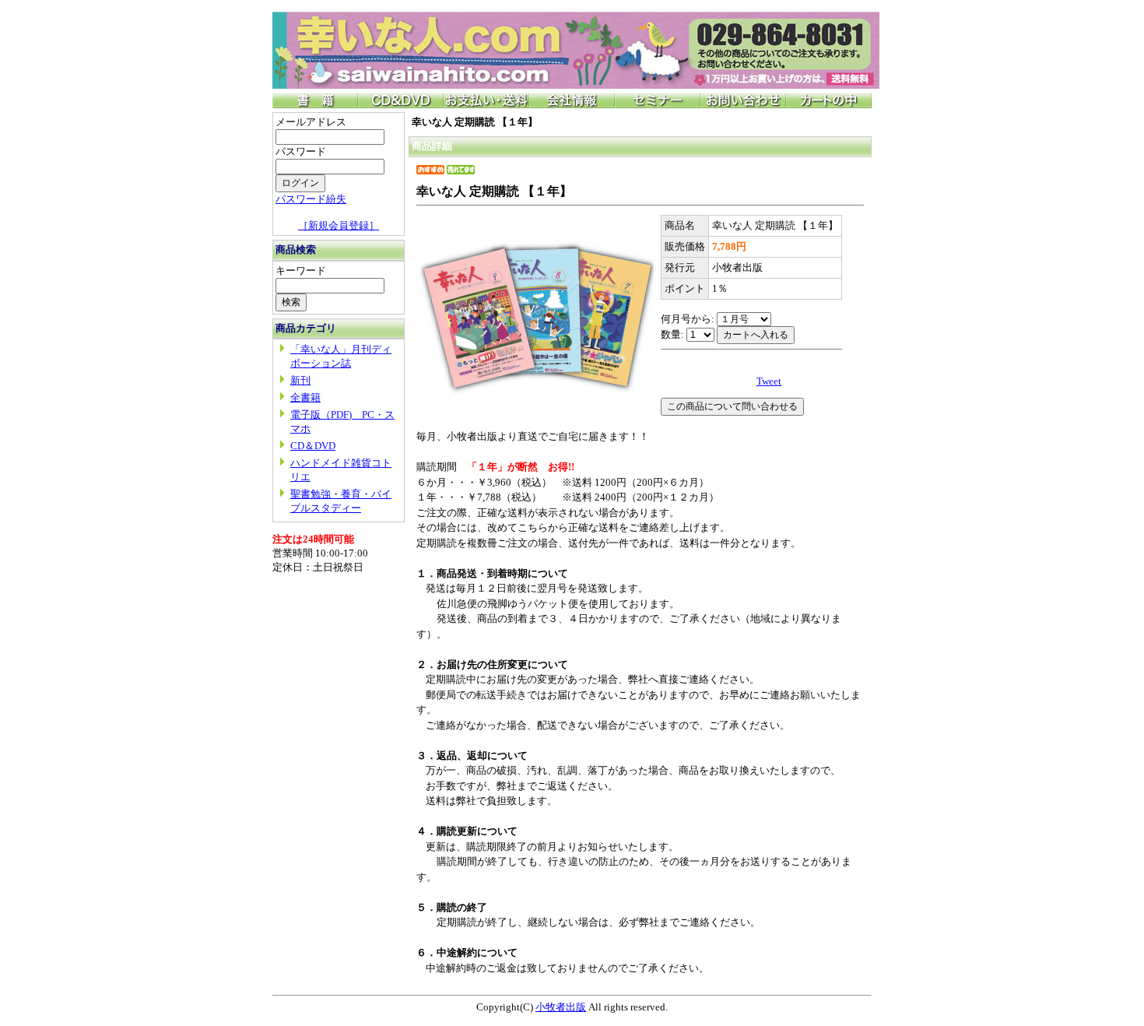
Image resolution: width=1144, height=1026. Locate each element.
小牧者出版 (560, 1007)
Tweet (768, 381)
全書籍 (305, 397)
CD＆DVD (312, 446)
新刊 (300, 380)
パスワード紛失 (310, 199)
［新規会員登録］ (338, 225)
